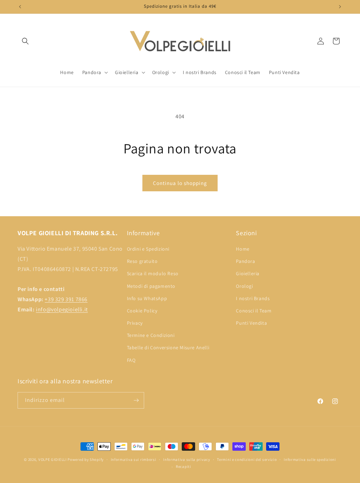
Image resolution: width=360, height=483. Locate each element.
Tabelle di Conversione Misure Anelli (168, 347)
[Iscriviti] (136, 400)
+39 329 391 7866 (66, 299)
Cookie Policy (142, 310)
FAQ (131, 360)
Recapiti (183, 466)
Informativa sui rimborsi (133, 459)
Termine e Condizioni (151, 335)
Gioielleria (247, 273)
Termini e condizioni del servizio (247, 459)
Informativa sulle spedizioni (310, 459)
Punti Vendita (251, 323)
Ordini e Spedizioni (148, 249)
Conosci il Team (253, 310)
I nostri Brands (253, 298)
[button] (25, 41)
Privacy (135, 323)
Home (242, 249)
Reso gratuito (142, 261)
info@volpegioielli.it (62, 309)
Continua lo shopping (180, 183)
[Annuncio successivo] (340, 6)
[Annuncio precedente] (20, 6)
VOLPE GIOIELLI (52, 459)
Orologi (244, 286)
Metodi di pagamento (151, 286)
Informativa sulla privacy (186, 459)
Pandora (245, 261)
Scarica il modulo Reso (153, 273)
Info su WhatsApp (147, 298)
